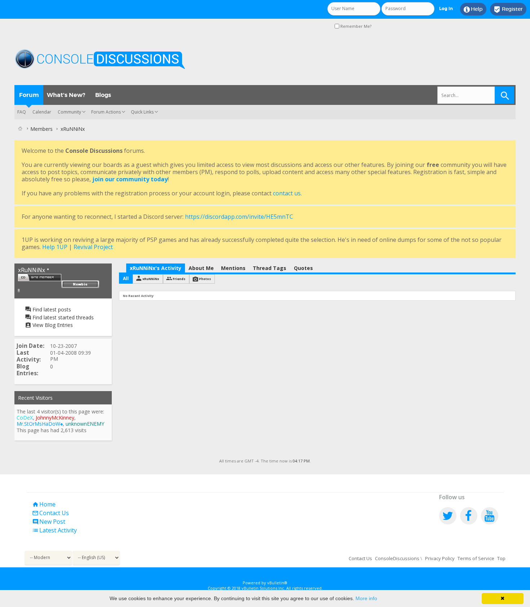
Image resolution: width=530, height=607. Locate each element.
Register (508, 9)
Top (501, 558)
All (126, 278)
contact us (287, 193)
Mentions (233, 268)
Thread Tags (269, 268)
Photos (205, 278)
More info (366, 598)
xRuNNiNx (150, 278)
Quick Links (142, 112)
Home (44, 504)
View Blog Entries (52, 325)
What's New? (66, 95)
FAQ (21, 112)
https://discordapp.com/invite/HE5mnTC (239, 217)
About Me (201, 268)
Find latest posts (51, 309)
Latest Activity (54, 530)
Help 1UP (54, 247)
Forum (29, 95)
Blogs (103, 95)
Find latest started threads (62, 317)
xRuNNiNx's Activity (155, 268)
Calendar (41, 112)
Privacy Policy (440, 558)
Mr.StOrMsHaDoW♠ (40, 423)
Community (69, 112)
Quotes (303, 268)
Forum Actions (106, 112)
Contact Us (50, 513)
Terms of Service (476, 558)
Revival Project (93, 247)
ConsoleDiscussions (397, 558)
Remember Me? (355, 26)
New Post (48, 522)
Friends (179, 278)
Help (473, 9)
